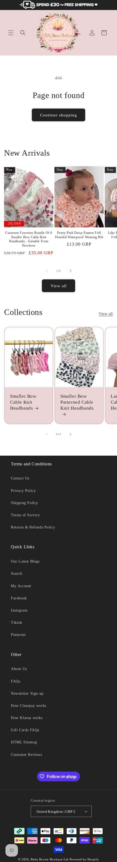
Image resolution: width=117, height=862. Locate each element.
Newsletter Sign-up (27, 693)
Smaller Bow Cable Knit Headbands (23, 402)
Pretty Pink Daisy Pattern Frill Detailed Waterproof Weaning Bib (79, 235)
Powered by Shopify (84, 859)
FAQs (15, 681)
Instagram (19, 610)
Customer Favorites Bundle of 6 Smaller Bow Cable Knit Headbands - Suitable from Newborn (28, 239)
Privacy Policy (23, 491)
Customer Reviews (26, 755)
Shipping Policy (24, 503)
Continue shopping (58, 115)
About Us (19, 669)
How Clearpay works (28, 706)
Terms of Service (25, 515)
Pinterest (18, 635)
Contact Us (20, 478)
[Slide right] (70, 271)
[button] (11, 33)
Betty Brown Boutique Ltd (50, 859)
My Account (21, 586)
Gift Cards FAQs (25, 730)
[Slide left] (47, 271)
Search (16, 574)
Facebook (19, 598)
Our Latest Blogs (25, 561)
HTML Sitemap (24, 742)
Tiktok (16, 623)
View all (59, 286)
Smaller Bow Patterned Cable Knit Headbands (77, 402)
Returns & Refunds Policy (33, 527)
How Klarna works (27, 718)
